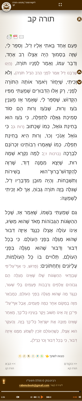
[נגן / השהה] (42, 397)
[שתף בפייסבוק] (33, 356)
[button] (60, 4)
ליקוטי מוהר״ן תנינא (26, 2)
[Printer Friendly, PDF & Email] (15, 36)
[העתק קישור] (24, 356)
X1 (39, 397)
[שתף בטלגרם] (37, 356)
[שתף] (20, 356)
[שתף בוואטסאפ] (42, 356)
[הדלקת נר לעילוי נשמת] (4, 381)
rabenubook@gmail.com (34, 385)
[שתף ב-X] (29, 356)
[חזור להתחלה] (79, 397)
